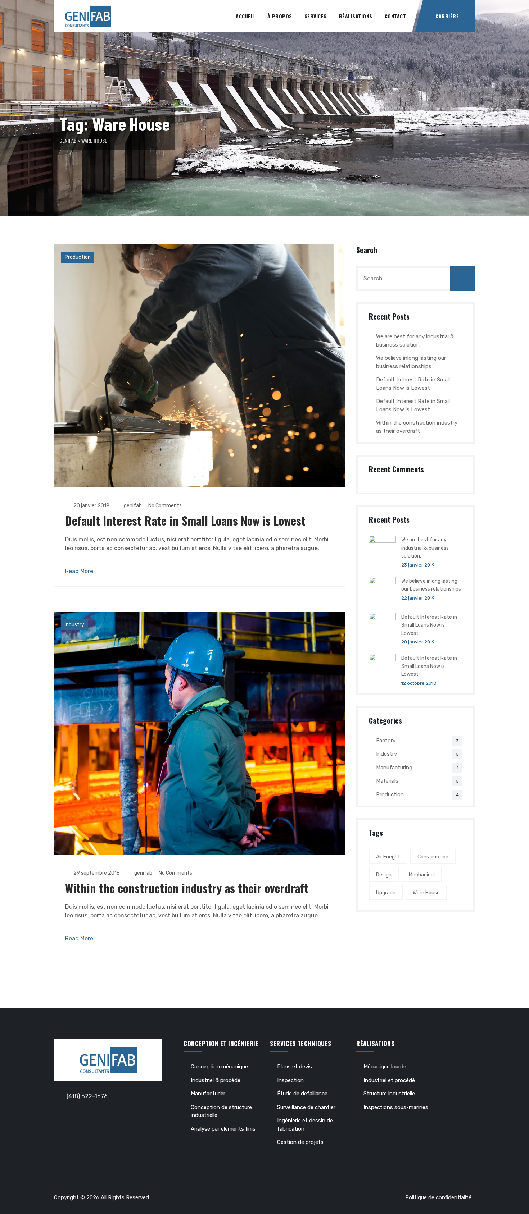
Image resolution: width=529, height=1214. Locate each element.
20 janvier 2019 (418, 642)
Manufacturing (394, 767)
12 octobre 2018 (419, 683)
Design (384, 875)
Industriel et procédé (389, 1080)
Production (78, 257)
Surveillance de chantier (306, 1107)
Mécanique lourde (384, 1066)
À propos (279, 16)
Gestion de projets (300, 1142)
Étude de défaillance (302, 1093)
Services (315, 16)
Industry (74, 625)
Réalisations (355, 16)
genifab (132, 506)
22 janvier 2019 (418, 598)
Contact (395, 16)
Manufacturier (208, 1093)
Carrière (447, 16)
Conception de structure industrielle (221, 1111)
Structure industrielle (389, 1093)
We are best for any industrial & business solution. (415, 340)
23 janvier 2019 (418, 565)
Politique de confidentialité (438, 1197)
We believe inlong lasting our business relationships (411, 362)
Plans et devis (294, 1066)
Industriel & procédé (215, 1080)
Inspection (290, 1080)
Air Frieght (388, 857)
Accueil (245, 16)
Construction (432, 857)
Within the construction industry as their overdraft (186, 887)
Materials (387, 781)
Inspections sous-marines (395, 1107)
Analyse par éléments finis (223, 1129)
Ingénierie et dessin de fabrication (305, 1124)
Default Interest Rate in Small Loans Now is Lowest (185, 520)
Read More (79, 571)
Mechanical (422, 875)
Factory (385, 740)
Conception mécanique (219, 1066)
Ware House (426, 893)
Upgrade (385, 893)
